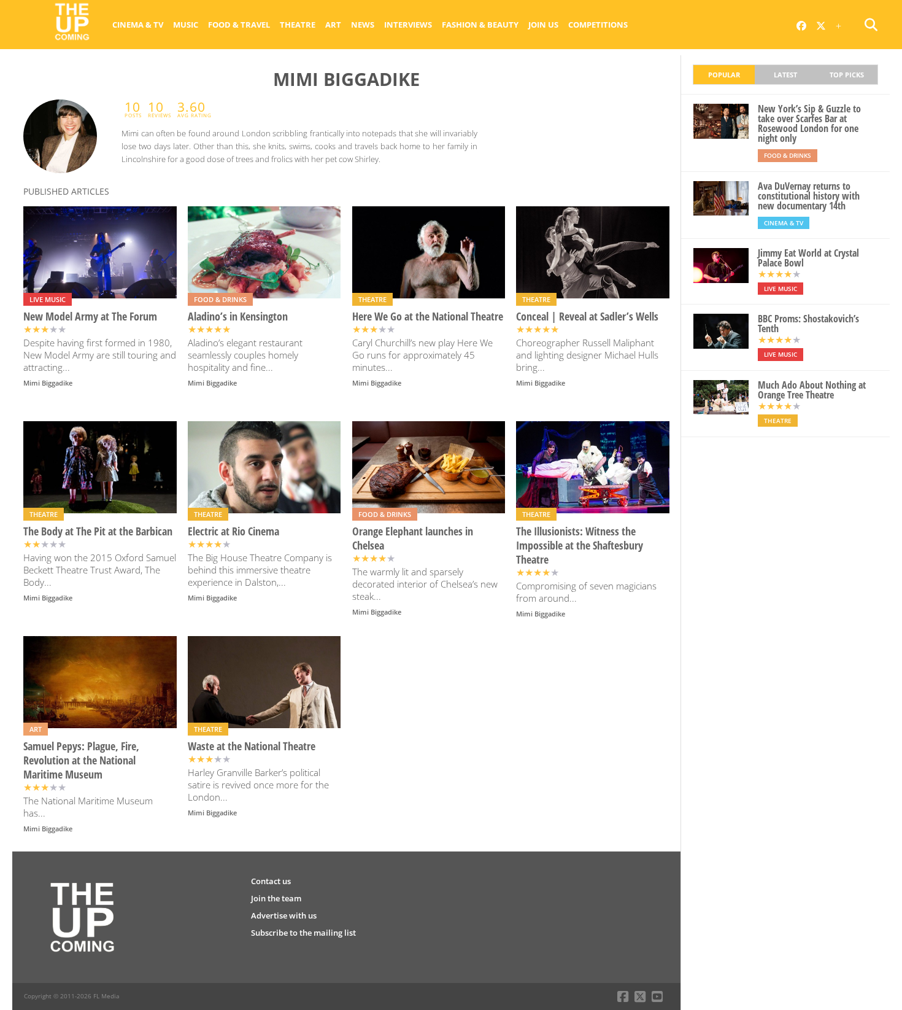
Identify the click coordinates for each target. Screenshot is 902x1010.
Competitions (598, 24)
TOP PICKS (847, 74)
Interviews (408, 24)
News (362, 24)
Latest (785, 74)
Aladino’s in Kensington (238, 316)
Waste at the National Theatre (251, 746)
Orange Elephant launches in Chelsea (412, 538)
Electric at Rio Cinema (233, 531)
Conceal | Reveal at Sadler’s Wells (587, 316)
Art (333, 24)
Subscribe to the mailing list (303, 932)
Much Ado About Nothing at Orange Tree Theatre (812, 390)
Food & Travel (239, 24)
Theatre (297, 24)
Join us (543, 24)
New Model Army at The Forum (90, 316)
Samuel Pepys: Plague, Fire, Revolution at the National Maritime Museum (81, 760)
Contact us (271, 881)
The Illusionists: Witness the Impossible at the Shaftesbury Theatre (579, 545)
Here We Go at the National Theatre (427, 316)
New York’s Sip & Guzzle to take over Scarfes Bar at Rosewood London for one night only (809, 123)
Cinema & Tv (137, 24)
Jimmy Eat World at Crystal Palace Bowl (808, 258)
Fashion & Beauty (480, 24)
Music (185, 24)
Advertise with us (284, 915)
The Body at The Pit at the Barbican (97, 531)
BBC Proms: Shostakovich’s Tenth (808, 323)
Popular (724, 74)
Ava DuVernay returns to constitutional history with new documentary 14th (809, 196)
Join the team (276, 898)
